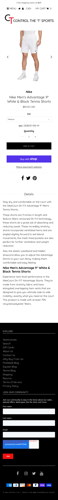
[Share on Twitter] (28, 178)
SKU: (21, 126)
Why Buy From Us (13, 358)
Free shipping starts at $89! (29, 2)
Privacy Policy (10, 385)
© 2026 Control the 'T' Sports (15, 492)
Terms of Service (12, 382)
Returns (7, 378)
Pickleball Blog (11, 362)
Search (7, 343)
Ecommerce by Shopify (46, 492)
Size (29, 114)
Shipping (8, 374)
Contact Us (9, 355)
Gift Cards (8, 347)
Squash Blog (10, 366)
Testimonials (10, 339)
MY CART (43, 8)
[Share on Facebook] (22, 178)
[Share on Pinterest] (35, 178)
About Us (8, 351)
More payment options (29, 166)
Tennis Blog (9, 370)
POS (31, 492)
